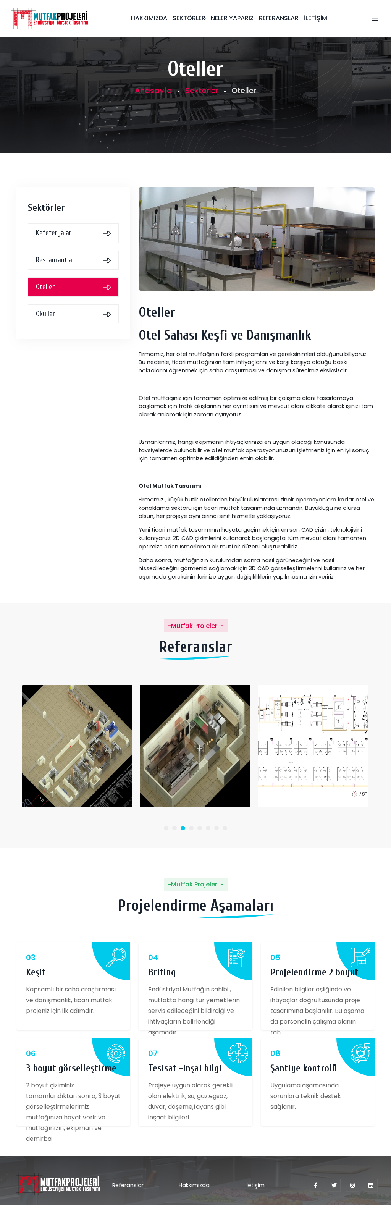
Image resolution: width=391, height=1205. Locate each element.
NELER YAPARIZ (232, 18)
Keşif (35, 972)
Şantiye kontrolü (303, 1068)
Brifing (162, 972)
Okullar (45, 314)
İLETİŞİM (315, 18)
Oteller (45, 287)
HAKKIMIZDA (149, 18)
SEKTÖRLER (189, 18)
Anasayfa (153, 90)
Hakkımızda (194, 1185)
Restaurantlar (55, 260)
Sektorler (201, 90)
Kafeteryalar (53, 233)
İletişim (255, 1185)
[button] (166, 828)
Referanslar (128, 1185)
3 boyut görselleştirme (71, 1068)
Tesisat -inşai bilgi (185, 1068)
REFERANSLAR (279, 18)
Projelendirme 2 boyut (314, 972)
